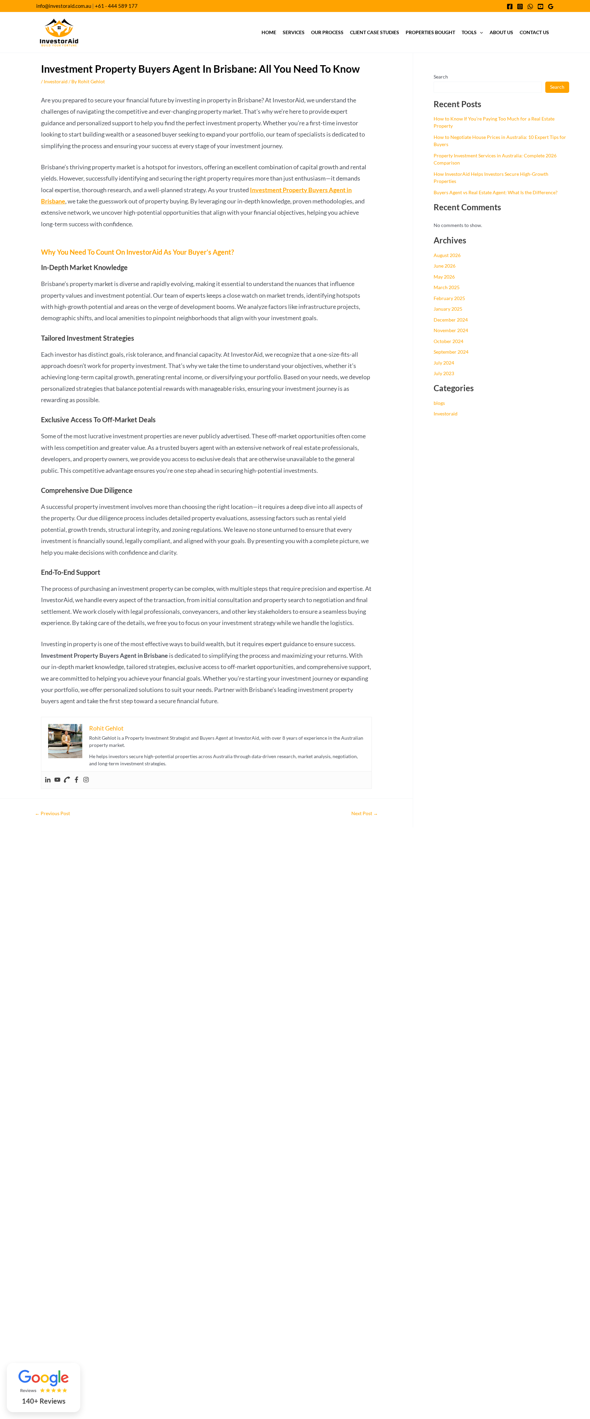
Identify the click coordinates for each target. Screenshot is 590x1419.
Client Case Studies (374, 32)
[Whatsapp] (530, 6)
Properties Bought (430, 32)
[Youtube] (540, 6)
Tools (469, 32)
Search (441, 77)
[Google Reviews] (551, 6)
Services (294, 32)
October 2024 (448, 341)
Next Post (364, 813)
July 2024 (444, 363)
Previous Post (52, 813)
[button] (480, 32)
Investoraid (56, 81)
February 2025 (449, 298)
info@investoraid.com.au (63, 6)
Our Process (327, 32)
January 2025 (448, 309)
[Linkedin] (48, 780)
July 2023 (444, 373)
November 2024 (451, 330)
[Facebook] (510, 6)
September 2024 (451, 352)
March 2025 (447, 287)
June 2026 (444, 266)
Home (269, 32)
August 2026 (447, 255)
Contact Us (534, 32)
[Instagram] (520, 6)
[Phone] (67, 780)
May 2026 (444, 277)
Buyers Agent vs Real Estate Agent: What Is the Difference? (496, 192)
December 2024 (451, 320)
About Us (501, 32)
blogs (439, 403)
